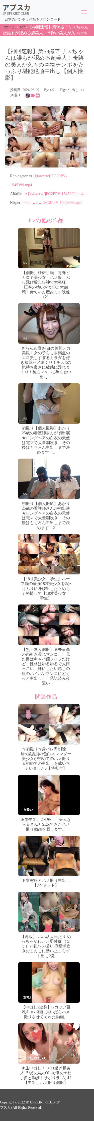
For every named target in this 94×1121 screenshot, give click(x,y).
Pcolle (27, 927)
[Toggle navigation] (84, 12)
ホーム (10, 27)
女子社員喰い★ (34, 1058)
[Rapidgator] (28, 95)
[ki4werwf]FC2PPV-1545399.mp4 (55, 194)
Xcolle (27, 871)
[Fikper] (38, 95)
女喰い (28, 810)
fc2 (22, 27)
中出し (73, 90)
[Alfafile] (33, 95)
